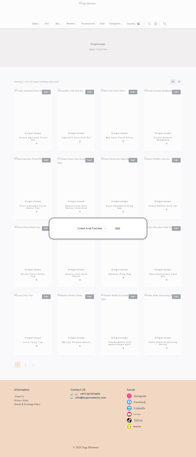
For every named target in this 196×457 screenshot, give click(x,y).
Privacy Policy (21, 400)
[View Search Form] (149, 23)
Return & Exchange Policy (27, 404)
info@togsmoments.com (90, 397)
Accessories (88, 23)
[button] (117, 228)
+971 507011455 (90, 393)
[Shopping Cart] (164, 23)
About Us (19, 396)
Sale (102, 23)
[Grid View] (172, 81)
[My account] (156, 23)
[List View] (179, 81)
